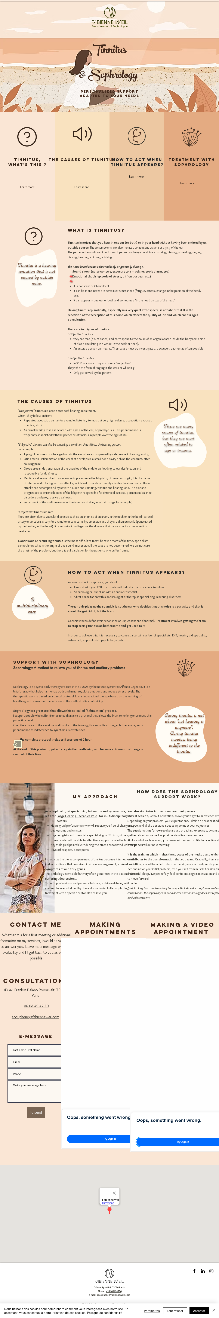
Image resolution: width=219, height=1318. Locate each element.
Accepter (199, 1311)
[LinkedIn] (203, 1271)
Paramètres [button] (152, 1311)
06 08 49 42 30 (36, 1006)
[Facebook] (194, 1271)
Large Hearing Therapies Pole (77, 816)
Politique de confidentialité (104, 1313)
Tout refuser (175, 1311)
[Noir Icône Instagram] (211, 1271)
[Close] (213, 1311)
